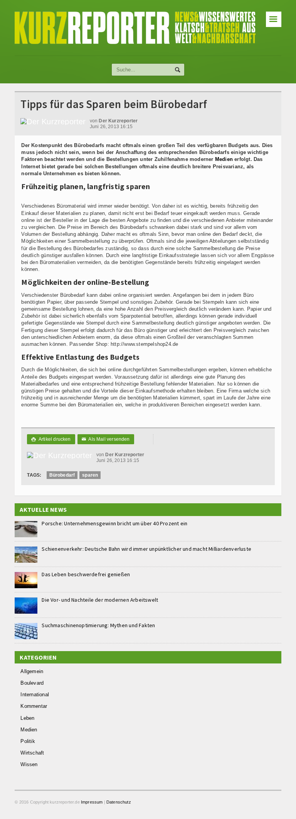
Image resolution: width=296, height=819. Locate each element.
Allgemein (31, 671)
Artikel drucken (51, 439)
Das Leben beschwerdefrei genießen (86, 574)
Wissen (28, 764)
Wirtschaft (32, 753)
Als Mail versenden (106, 439)
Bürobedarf (62, 475)
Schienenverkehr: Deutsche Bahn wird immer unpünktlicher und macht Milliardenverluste (146, 548)
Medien (224, 159)
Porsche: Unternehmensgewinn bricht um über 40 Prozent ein (114, 523)
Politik (27, 741)
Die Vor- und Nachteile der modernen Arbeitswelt (100, 599)
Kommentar (33, 706)
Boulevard (32, 683)
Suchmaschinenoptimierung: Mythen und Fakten (98, 625)
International (34, 694)
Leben (27, 718)
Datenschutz (118, 802)
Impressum (92, 802)
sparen (90, 475)
